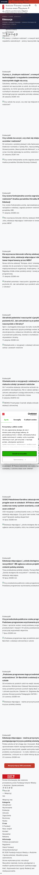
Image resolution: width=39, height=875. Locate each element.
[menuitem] (16, 3)
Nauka (4, 821)
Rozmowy (6, 818)
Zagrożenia (6, 815)
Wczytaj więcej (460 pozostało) (19, 766)
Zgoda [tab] (6, 420)
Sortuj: (4, 33)
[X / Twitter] (9, 35)
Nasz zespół (7, 829)
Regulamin (6, 844)
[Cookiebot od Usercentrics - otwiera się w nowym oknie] (28, 414)
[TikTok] (14, 35)
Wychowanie (7, 808)
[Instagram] (17, 35)
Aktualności (6, 805)
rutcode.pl (25, 860)
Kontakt (5, 831)
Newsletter (6, 834)
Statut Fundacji (8, 847)
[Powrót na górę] (1, 873)
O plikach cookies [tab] (30, 420)
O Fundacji (10, 32)
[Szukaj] (36, 5)
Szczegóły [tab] (17, 420)
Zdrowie (5, 813)
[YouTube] (12, 35)
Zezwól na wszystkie (19, 454)
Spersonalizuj (18, 459)
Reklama (5, 837)
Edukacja (5, 810)
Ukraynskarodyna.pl (10, 850)
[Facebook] (7, 35)
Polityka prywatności (10, 842)
